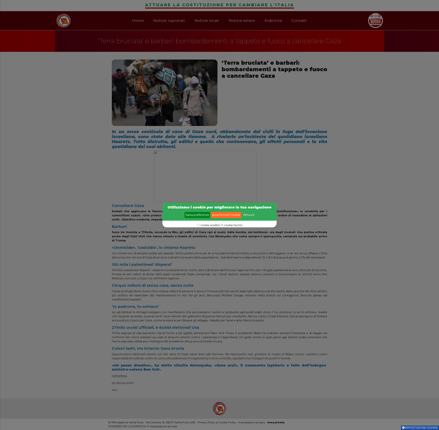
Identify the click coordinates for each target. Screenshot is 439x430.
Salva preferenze (197, 215)
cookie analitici (210, 225)
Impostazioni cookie (421, 427)
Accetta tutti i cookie (226, 215)
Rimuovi (248, 215)
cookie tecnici (233, 225)
